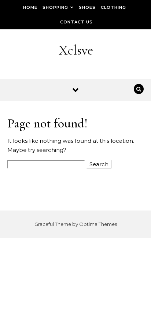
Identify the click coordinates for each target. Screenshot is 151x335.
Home (30, 7)
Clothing (113, 7)
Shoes (87, 7)
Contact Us (76, 22)
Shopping (55, 7)
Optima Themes (98, 224)
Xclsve (76, 50)
